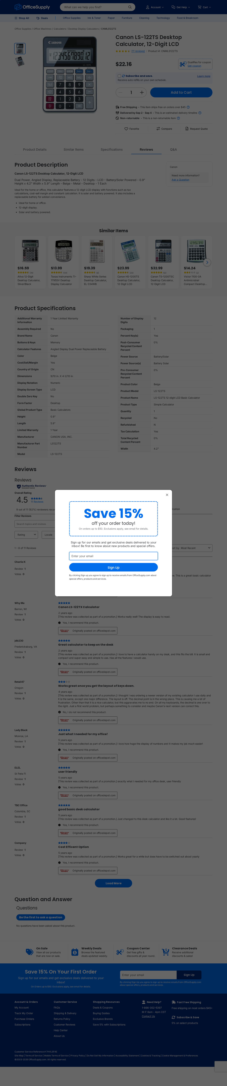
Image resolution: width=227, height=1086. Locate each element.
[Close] (167, 494)
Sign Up (114, 567)
